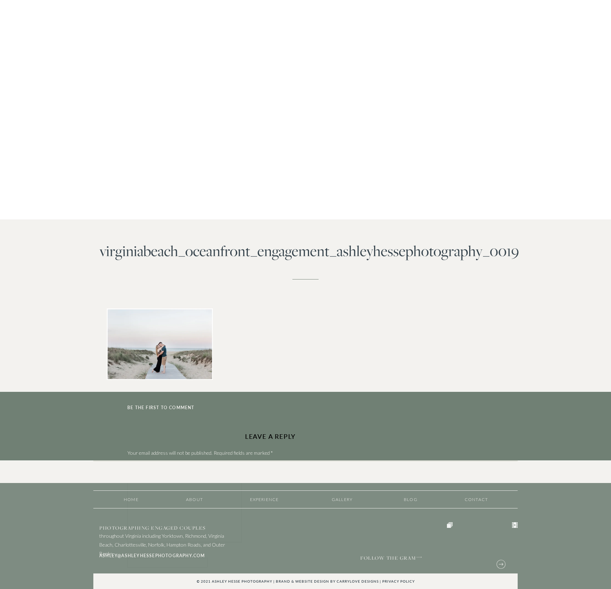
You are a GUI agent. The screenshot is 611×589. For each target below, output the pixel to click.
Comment (139, 467)
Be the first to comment (160, 407)
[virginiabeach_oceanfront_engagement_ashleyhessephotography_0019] (305, 110)
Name (135, 554)
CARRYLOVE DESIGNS (358, 581)
